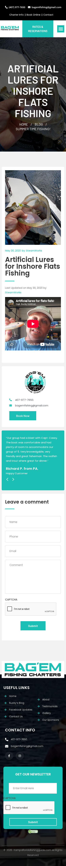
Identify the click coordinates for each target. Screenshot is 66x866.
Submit (33, 626)
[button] (60, 28)
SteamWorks (13, 292)
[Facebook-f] (9, 756)
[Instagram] (20, 756)
